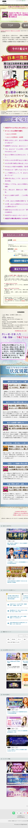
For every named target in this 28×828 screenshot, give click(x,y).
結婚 (8, 639)
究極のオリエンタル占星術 (15, 30)
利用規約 (23, 300)
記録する (17, 255)
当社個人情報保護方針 (9, 299)
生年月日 (11, 249)
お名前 (10, 240)
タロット (19, 639)
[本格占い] (4, 3)
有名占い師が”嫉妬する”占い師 (13, 642)
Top (21, 513)
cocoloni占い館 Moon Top (5, 30)
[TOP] (10, 25)
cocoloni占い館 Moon (21, 817)
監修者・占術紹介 (17, 515)
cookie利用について (20, 815)
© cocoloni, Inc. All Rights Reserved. (20, 824)
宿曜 (24, 639)
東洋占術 (13, 639)
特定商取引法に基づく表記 (21, 330)
